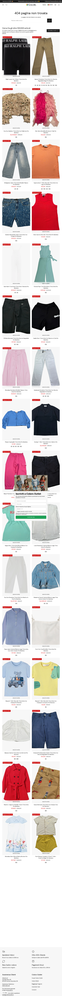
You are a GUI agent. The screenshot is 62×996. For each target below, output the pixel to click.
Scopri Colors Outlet (37, 978)
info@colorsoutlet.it (7, 990)
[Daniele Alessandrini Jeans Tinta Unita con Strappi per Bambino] (16, 212)
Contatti (34, 990)
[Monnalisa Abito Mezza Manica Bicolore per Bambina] (16, 834)
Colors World (35, 981)
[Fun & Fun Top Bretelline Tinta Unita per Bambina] (46, 627)
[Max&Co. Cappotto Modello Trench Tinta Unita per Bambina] (16, 782)
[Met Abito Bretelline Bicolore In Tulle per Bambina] (46, 109)
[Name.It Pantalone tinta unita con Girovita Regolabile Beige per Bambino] (46, 57)
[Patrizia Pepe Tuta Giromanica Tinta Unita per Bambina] (46, 264)
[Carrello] (59, 4)
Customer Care (36, 987)
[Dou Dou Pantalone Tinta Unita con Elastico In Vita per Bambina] (16, 575)
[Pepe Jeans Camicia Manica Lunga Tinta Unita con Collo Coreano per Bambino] (16, 627)
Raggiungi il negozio (37, 984)
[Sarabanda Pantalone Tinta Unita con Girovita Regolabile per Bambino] (46, 368)
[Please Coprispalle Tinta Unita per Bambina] (16, 420)
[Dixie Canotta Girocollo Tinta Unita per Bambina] (46, 212)
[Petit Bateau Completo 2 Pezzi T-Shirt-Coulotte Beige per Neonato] (46, 834)
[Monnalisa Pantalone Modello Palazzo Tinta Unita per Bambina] (16, 368)
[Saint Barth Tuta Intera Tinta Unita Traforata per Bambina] (16, 264)
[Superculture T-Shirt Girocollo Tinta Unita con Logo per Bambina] (46, 161)
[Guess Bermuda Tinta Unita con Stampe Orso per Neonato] (46, 782)
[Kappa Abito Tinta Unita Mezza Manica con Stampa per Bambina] (16, 523)
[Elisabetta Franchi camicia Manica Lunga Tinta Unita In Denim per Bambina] (46, 575)
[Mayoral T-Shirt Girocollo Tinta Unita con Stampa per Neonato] (16, 679)
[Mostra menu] (3, 4)
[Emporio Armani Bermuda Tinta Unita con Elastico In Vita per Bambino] (46, 471)
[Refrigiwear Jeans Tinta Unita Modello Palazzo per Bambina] (16, 161)
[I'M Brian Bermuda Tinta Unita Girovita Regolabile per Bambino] (16, 316)
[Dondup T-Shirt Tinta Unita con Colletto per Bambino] (46, 420)
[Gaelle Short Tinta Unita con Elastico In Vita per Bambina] (46, 316)
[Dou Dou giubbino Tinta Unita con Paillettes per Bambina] (16, 109)
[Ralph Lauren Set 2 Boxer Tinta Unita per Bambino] (16, 57)
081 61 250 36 (6, 985)
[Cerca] (49, 21)
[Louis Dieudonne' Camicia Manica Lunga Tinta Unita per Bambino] (46, 523)
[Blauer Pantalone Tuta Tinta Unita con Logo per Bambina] (16, 471)
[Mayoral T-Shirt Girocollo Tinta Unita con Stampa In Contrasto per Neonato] (46, 679)
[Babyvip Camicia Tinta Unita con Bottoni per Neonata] (16, 730)
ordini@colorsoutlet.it (8, 994)
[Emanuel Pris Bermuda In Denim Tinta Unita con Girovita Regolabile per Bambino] (46, 730)
